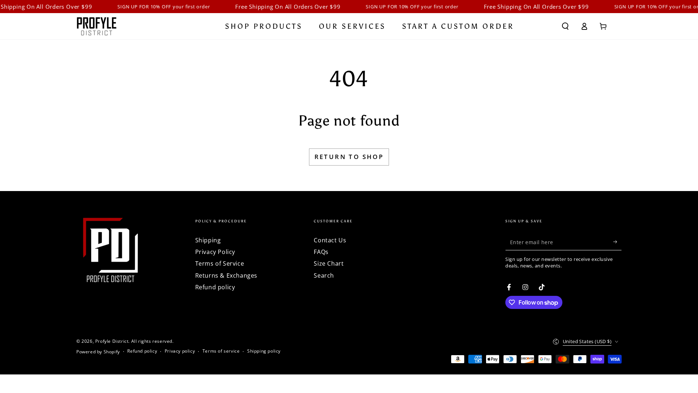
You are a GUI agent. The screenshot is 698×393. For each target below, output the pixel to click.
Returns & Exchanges (226, 275)
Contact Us (330, 240)
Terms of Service (219, 263)
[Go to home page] (96, 26)
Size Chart (329, 263)
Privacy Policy (215, 252)
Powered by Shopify (98, 352)
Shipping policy (264, 351)
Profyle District (112, 341)
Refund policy (215, 287)
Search (324, 275)
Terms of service (221, 351)
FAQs (321, 252)
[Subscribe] (617, 242)
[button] (565, 26)
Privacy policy (180, 351)
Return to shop (349, 156)
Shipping (208, 240)
